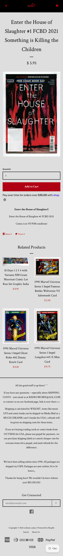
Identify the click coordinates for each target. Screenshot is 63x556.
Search (26, 532)
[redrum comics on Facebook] (31, 512)
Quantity (7, 169)
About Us (36, 532)
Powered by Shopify (46, 528)
